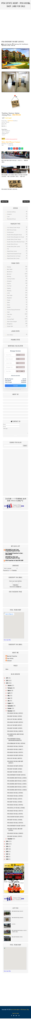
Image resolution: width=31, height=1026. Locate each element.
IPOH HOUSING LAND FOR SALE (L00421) (16, 781)
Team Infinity (10, 658)
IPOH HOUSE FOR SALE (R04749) (15, 746)
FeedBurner (18, 587)
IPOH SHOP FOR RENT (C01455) (14, 728)
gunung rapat (10, 319)
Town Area (9, 314)
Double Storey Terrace (12, 244)
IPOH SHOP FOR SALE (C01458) (14, 820)
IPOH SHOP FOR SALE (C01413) (14, 716)
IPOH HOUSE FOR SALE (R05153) (15, 752)
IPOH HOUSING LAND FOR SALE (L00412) (16, 787)
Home (7, 669)
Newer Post (4, 201)
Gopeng (9, 288)
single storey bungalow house (14, 253)
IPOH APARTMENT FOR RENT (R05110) (16, 826)
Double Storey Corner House (14, 239)
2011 (7, 678)
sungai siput (10, 326)
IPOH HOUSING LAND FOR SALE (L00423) (17, 778)
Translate (14, 570)
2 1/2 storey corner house (13, 227)
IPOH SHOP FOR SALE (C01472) (14, 836)
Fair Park (9, 286)
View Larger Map (7, 640)
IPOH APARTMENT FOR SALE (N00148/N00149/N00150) (14, 739)
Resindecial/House (11, 219)
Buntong (9, 276)
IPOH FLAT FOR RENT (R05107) (14, 725)
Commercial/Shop (11, 211)
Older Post (26, 201)
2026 (22, 371)
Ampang (9, 267)
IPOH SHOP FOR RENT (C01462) (14, 769)
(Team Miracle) (24, 44)
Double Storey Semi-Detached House (15, 241)
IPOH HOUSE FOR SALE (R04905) (17, 917)
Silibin (8, 302)
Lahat (8, 293)
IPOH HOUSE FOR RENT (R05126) (15, 766)
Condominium (10, 232)
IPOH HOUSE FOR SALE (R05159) (15, 823)
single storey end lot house (13, 256)
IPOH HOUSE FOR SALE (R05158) (15, 805)
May (9, 696)
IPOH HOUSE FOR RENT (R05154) (15, 755)
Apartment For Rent (6, 45)
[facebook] (11, 1015)
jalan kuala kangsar (12, 321)
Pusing (8, 300)
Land (8, 216)
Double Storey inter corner (13, 246)
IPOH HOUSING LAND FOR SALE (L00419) (17, 784)
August (9, 703)
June (9, 698)
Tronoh (8, 316)
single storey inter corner (13, 258)
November (10, 711)
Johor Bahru (10, 334)
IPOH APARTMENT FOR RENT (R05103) (16, 775)
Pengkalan (9, 297)
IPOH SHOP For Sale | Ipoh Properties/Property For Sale (12, 557)
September (10, 706)
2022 (7, 857)
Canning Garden (11, 278)
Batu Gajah (9, 269)
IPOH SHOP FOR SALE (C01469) (14, 802)
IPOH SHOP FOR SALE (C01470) (14, 799)
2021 (7, 854)
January (10, 685)
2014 (7, 841)
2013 (7, 683)
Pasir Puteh (9, 295)
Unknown (9, 661)
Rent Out (13, 45)
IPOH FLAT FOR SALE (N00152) (14, 758)
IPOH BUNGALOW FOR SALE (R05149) (16, 743)
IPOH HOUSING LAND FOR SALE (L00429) (17, 790)
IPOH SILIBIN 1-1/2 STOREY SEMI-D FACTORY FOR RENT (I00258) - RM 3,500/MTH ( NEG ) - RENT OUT (15, 175)
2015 (7, 844)
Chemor (9, 283)
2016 (7, 846)
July (9, 701)
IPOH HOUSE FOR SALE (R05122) (15, 713)
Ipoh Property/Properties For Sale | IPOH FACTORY (14, 553)
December (10, 839)
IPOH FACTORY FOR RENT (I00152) (15, 817)
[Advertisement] (15, 24)
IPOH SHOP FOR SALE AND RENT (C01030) (14, 829)
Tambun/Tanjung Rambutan (13, 309)
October (10, 708)
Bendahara (9, 271)
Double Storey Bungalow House (14, 234)
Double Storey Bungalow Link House (15, 237)
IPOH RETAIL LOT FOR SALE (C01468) (16, 808)
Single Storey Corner (12, 251)
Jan (17, 371)
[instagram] (19, 1015)
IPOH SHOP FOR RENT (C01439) (14, 772)
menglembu (9, 323)
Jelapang (9, 290)
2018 (7, 851)
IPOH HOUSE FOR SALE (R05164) (15, 793)
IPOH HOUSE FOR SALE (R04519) (15, 731)
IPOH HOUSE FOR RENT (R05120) (15, 722)
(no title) (13, 924)
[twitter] (14, 1015)
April (9, 693)
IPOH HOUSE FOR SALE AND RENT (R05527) (15, 762)
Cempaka (9, 281)
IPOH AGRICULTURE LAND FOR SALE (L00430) (15, 735)
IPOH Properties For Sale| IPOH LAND (14, 560)
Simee (8, 305)
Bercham (9, 274)
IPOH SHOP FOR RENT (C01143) (17, 937)
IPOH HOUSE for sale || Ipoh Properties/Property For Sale (12, 550)
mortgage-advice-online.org (15, 389)
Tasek (8, 312)
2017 (7, 849)
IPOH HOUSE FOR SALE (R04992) (15, 833)
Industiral (9, 214)
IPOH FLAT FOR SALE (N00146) (14, 719)
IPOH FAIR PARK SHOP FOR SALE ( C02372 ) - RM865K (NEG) (15, 161)
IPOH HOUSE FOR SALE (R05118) (15, 814)
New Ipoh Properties (12, 656)
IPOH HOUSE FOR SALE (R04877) (15, 749)
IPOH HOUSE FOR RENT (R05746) (9, 189)
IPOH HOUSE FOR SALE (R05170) (15, 811)
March (9, 690)
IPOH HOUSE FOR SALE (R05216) (17, 911)
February (10, 688)
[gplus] (16, 1015)
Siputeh (8, 307)
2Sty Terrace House (11, 230)
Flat (8, 249)
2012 (7, 680)
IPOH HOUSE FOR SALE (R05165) (15, 796)
